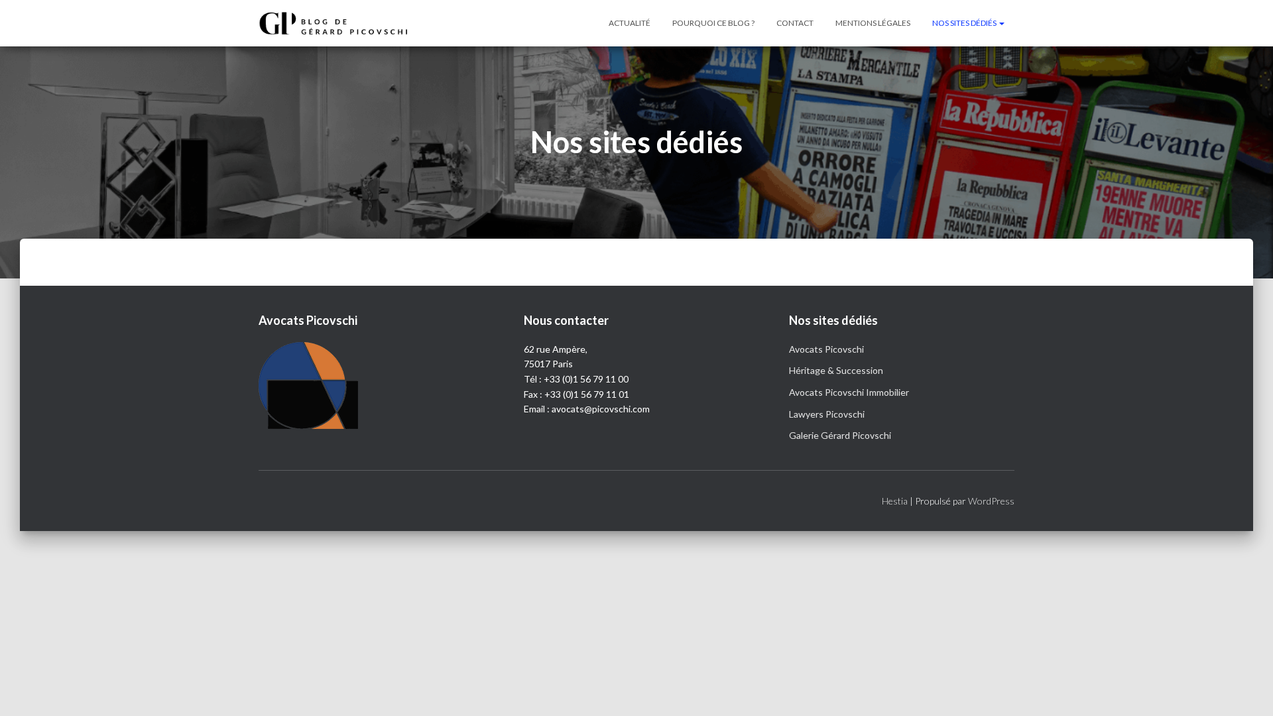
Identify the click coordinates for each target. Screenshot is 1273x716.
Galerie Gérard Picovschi (840, 435)
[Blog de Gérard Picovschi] (341, 23)
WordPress (991, 501)
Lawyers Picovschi (827, 414)
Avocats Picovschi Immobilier (849, 392)
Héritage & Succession (836, 370)
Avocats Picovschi (826, 349)
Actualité (629, 23)
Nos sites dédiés (965, 23)
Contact (795, 23)
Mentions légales (872, 23)
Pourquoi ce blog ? (713, 23)
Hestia (895, 501)
